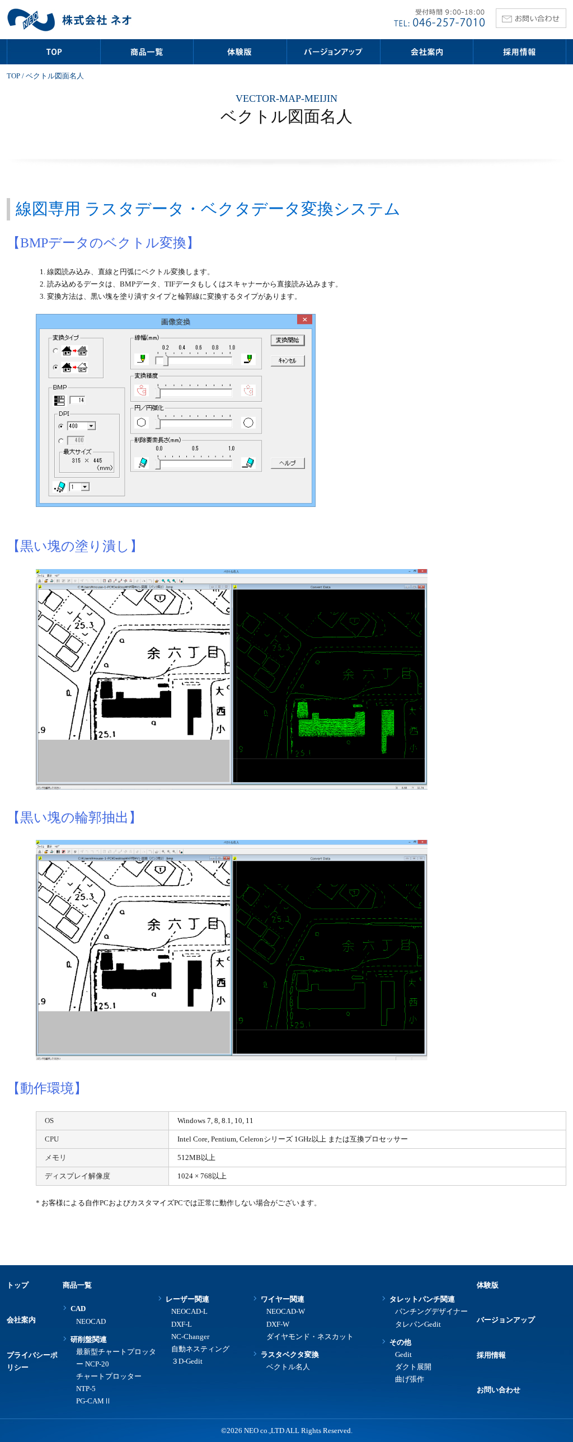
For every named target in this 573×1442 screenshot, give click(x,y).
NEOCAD (91, 1321)
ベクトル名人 (288, 1367)
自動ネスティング (200, 1349)
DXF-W (277, 1324)
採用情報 (491, 1355)
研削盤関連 (89, 1339)
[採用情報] (519, 51)
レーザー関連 (187, 1299)
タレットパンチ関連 (422, 1299)
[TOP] (53, 51)
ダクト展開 (413, 1367)
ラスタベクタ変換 (290, 1354)
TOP (13, 76)
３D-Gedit (187, 1361)
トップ (18, 1285)
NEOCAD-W (285, 1311)
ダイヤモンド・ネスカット (310, 1336)
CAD (78, 1308)
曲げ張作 (409, 1379)
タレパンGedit (418, 1324)
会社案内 (21, 1320)
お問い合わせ (498, 1389)
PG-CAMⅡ (93, 1401)
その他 (400, 1342)
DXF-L (181, 1324)
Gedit (403, 1354)
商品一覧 (77, 1285)
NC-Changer (190, 1336)
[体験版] (240, 51)
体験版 (488, 1285)
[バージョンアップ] (332, 51)
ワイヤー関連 (282, 1299)
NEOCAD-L (189, 1311)
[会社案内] (426, 51)
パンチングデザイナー (431, 1311)
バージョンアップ (506, 1320)
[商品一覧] (147, 51)
